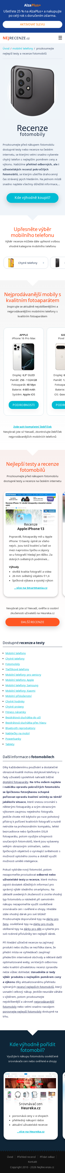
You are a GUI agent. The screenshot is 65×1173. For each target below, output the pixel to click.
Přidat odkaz (47, 1157)
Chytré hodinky (15, 701)
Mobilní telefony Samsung (21, 685)
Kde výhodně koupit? (32, 197)
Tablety (9, 744)
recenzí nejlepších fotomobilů (35, 987)
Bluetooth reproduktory (20, 728)
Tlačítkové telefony (17, 669)
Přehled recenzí (26, 1157)
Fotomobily (12, 664)
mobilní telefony (22, 48)
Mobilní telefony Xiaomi (20, 690)
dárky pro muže (43, 924)
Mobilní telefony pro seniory (23, 674)
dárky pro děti (33, 929)
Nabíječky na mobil (17, 733)
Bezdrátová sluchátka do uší (23, 717)
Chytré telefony (28, 263)
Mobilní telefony (15, 653)
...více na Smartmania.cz (30, 588)
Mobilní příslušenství (18, 696)
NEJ (16, 37)
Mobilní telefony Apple (19, 680)
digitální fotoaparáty (15, 782)
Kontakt (32, 1161)
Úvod (6, 48)
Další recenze (32, 622)
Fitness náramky (15, 712)
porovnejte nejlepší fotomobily (22, 1011)
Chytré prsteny (14, 706)
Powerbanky (13, 738)
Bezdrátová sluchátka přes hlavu (25, 722)
